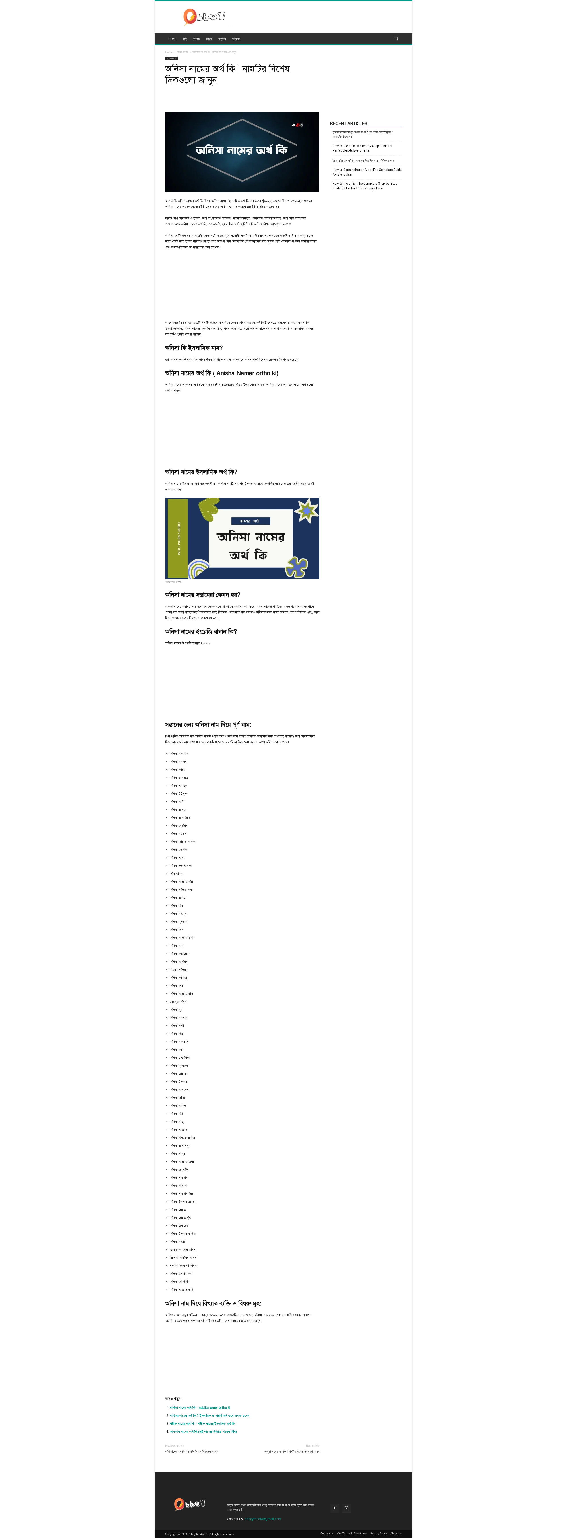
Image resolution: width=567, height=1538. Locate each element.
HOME (172, 39)
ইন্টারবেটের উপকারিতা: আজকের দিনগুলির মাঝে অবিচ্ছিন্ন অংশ (363, 160)
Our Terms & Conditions (352, 1533)
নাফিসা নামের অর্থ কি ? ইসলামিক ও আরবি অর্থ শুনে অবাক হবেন (209, 1416)
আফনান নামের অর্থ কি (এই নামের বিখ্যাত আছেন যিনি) (203, 1432)
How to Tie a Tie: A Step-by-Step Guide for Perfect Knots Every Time (362, 148)
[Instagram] (346, 1508)
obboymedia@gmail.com (263, 1519)
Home (169, 52)
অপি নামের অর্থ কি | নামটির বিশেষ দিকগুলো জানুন (191, 1452)
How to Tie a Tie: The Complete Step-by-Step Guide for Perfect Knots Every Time (365, 186)
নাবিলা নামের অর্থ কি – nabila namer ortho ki (200, 1408)
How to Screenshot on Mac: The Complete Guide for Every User (367, 172)
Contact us (327, 1533)
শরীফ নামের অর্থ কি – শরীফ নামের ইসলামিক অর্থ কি (202, 1424)
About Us (396, 1533)
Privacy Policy (378, 1533)
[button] (396, 39)
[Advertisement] (242, 287)
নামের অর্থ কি (182, 52)
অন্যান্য (236, 39)
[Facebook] (334, 1508)
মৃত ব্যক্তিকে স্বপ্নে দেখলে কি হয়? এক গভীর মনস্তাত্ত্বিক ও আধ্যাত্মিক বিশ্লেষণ (363, 134)
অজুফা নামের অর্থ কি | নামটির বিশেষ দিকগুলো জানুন (291, 1452)
